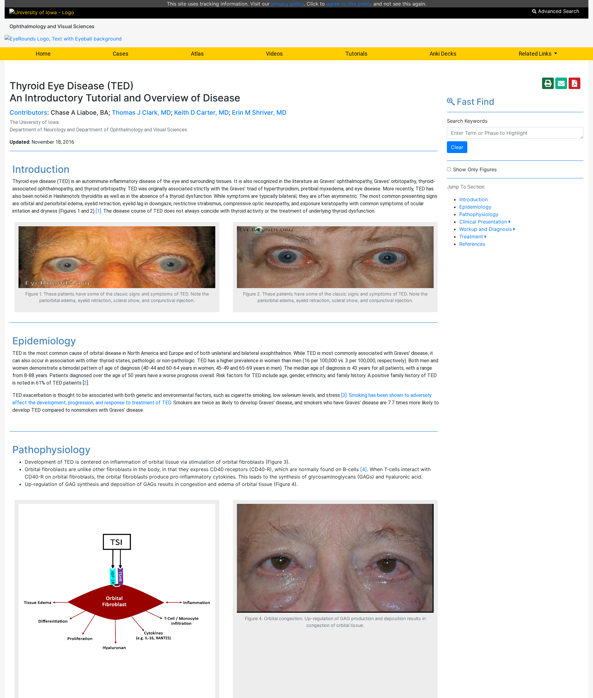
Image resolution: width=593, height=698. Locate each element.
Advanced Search (557, 11)
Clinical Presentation (484, 222)
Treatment (472, 236)
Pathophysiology (478, 214)
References (472, 244)
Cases (120, 54)
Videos (274, 54)
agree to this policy (349, 4)
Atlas (197, 54)
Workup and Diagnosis (486, 229)
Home (43, 54)
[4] (363, 469)
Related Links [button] (553, 53)
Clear (457, 147)
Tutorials (356, 54)
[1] (98, 211)
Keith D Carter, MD (201, 112)
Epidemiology (475, 207)
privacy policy (287, 4)
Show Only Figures (475, 169)
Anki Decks (443, 54)
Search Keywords (467, 121)
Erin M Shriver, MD (259, 112)
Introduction (473, 199)
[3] (344, 395)
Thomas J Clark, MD (141, 112)
